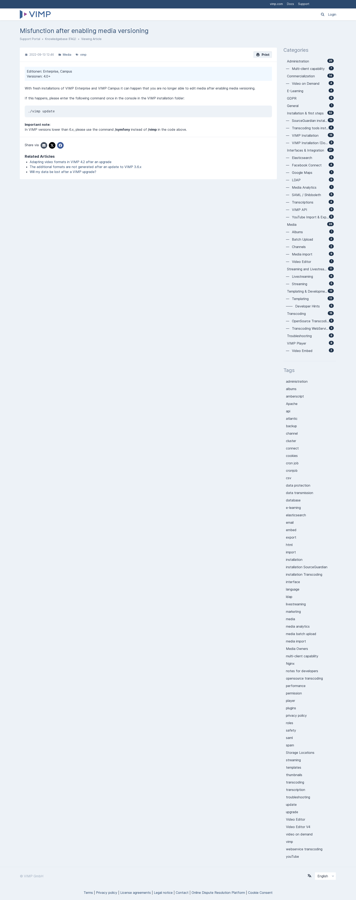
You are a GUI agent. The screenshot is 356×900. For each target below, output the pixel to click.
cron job (292, 463)
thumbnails (294, 775)
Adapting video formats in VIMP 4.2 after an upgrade (70, 162)
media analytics (298, 626)
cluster (291, 441)
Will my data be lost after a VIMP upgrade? (63, 172)
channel (292, 433)
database (293, 500)
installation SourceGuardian (306, 567)
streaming (293, 760)
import (291, 552)
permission (294, 693)
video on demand (299, 834)
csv (288, 478)
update (291, 804)
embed (291, 530)
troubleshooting (298, 797)
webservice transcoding (304, 849)
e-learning (293, 508)
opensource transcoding (304, 678)
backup (291, 426)
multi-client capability (302, 656)
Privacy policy (106, 893)
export (291, 537)
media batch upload (301, 634)
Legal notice (163, 893)
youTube (292, 856)
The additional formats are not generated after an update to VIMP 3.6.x (86, 167)
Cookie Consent (260, 893)
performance (296, 686)
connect (292, 448)
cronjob (291, 470)
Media (67, 54)
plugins (291, 708)
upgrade (292, 812)
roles (289, 723)
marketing (293, 611)
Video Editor (295, 819)
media (290, 619)
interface (293, 582)
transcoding (295, 782)
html (289, 545)
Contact (182, 893)
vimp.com (276, 4)
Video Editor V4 (298, 827)
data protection (298, 485)
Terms (88, 893)
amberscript (295, 396)
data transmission (299, 493)
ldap (289, 597)
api (288, 411)
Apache (291, 404)
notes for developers (302, 671)
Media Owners (297, 649)
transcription (295, 790)
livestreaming (296, 604)
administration (297, 381)
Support (303, 4)
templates (293, 767)
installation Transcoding (304, 574)
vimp (83, 54)
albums (291, 389)
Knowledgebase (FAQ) (60, 39)
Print (264, 55)
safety (291, 730)
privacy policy (296, 715)
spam (290, 745)
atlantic (291, 418)
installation (294, 560)
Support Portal (30, 39)
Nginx (290, 663)
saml (289, 738)
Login (332, 14)
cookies (292, 456)
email (290, 522)
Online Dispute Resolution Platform (218, 893)
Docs (290, 4)
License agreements (135, 893)
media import (296, 641)
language (292, 589)
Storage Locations (300, 753)
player (290, 701)
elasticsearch (296, 515)
